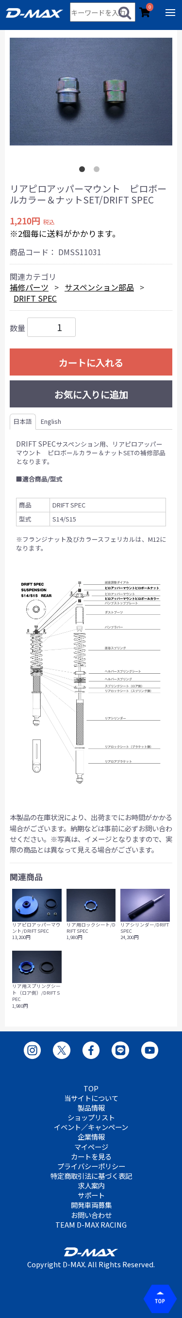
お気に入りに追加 (91, 394)
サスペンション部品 (99, 287)
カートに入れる (91, 362)
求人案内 (91, 1185)
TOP (91, 1088)
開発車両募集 (91, 1205)
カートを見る (91, 1156)
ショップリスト (91, 1117)
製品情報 (91, 1108)
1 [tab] (84, 171)
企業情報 (91, 1137)
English (51, 421)
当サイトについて (91, 1098)
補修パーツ (29, 287)
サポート (91, 1195)
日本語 (22, 421)
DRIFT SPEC (35, 298)
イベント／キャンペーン (91, 1127)
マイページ (91, 1147)
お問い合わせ (91, 1215)
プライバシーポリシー (91, 1166)
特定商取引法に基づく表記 (91, 1176)
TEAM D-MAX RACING (91, 1225)
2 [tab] (98, 171)
